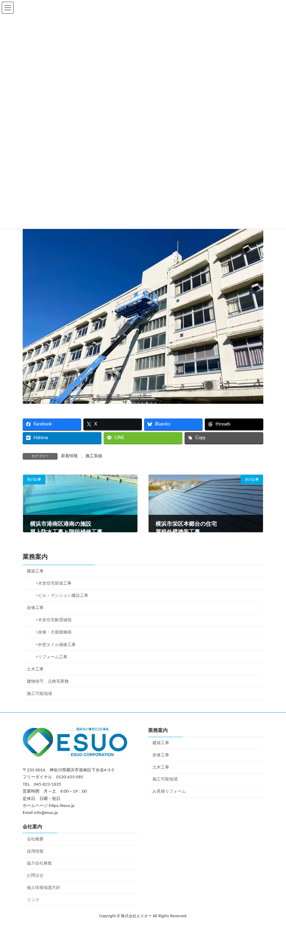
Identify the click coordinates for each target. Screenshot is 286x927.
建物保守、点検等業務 (48, 681)
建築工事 (35, 571)
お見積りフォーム (169, 791)
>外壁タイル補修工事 (53, 645)
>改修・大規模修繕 (51, 632)
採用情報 (35, 851)
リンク (33, 900)
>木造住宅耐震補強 (51, 620)
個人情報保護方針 (43, 887)
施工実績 (93, 456)
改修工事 (35, 608)
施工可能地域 (39, 693)
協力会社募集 (39, 863)
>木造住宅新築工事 (51, 583)
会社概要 (35, 839)
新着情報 (69, 456)
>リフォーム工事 (49, 657)
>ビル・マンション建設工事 (59, 595)
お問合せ (35, 875)
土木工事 (35, 669)
